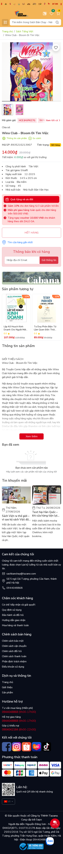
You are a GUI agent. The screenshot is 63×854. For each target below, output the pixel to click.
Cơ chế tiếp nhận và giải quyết (18, 604)
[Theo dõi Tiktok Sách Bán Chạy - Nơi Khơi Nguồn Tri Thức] (46, 746)
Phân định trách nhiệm (14, 661)
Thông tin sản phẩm (16, 138)
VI (9, 801)
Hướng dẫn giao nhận (13, 620)
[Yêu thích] (55, 47)
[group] (31, 71)
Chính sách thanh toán (14, 656)
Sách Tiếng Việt (24, 31)
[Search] (57, 22)
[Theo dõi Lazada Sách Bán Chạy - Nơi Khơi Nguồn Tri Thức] (36, 746)
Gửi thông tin (49, 260)
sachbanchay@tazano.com (21, 573)
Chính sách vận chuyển (14, 646)
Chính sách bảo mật (13, 641)
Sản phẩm (7, 692)
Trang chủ (7, 31)
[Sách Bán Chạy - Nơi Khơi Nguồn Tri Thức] (16, 13)
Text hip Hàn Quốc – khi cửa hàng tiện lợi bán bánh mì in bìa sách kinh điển (46, 514)
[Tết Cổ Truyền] (31, 3)
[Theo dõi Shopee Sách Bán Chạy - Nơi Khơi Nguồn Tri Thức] (26, 746)
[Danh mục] (5, 22)
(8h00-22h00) (19, 729)
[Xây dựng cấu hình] (44, 13)
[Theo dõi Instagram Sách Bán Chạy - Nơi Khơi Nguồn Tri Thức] (16, 746)
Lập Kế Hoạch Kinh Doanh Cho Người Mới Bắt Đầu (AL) (15, 328)
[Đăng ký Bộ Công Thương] (31, 846)
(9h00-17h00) (19, 712)
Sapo (38, 819)
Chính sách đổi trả (11, 651)
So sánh (37, 138)
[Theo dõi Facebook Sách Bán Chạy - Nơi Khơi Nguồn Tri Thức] (6, 746)
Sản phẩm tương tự (17, 289)
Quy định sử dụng (11, 610)
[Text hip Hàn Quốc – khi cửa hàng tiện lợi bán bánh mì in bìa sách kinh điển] (46, 495)
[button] (56, 72)
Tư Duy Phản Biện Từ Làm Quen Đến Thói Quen (45, 328)
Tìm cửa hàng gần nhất (20, 242)
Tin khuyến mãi (14, 480)
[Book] (31, 278)
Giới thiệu (7, 687)
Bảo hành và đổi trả (12, 615)
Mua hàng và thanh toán (15, 625)
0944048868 (14, 588)
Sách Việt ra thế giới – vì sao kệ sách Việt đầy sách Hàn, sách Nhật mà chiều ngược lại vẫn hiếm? (16, 517)
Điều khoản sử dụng (13, 666)
